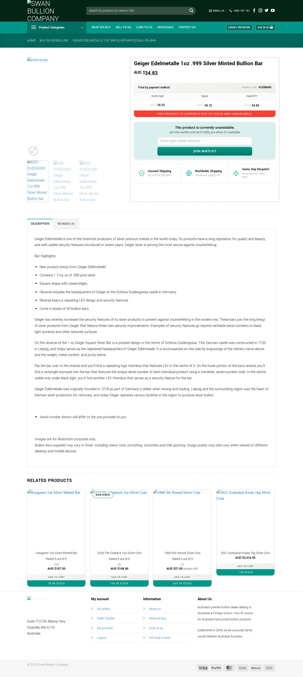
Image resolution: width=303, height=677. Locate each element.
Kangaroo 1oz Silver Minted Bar (56, 553)
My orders (103, 609)
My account (105, 628)
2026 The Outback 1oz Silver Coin (119, 553)
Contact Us (187, 27)
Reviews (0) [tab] (66, 224)
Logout (101, 638)
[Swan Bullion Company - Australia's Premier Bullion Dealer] (51, 11)
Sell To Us (123, 27)
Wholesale (165, 27)
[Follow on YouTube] (273, 11)
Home (31, 40)
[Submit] (191, 11)
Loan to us (156, 628)
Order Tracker (106, 618)
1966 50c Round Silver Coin (182, 553)
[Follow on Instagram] (260, 11)
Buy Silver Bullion (54, 40)
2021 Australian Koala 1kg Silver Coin (245, 553)
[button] (56, 27)
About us (155, 609)
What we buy (101, 27)
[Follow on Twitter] (266, 11)
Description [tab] (40, 224)
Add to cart (56, 577)
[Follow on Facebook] (254, 11)
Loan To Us (144, 27)
